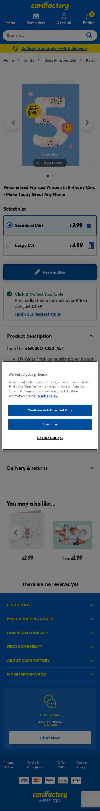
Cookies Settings (50, 438)
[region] (49, 405)
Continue (50, 424)
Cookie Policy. (48, 396)
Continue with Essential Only (50, 410)
